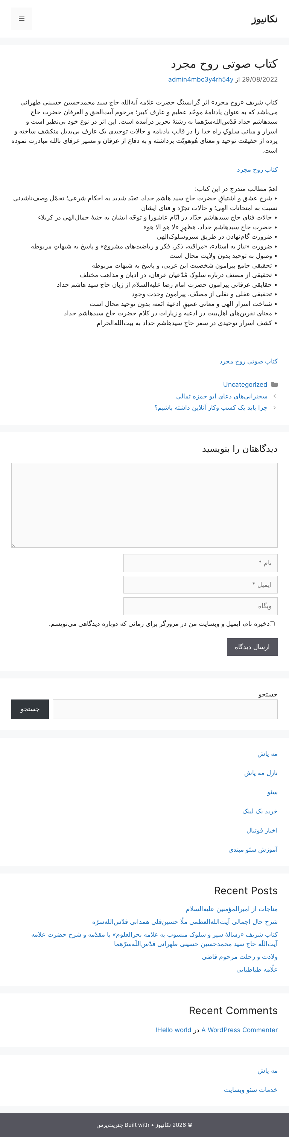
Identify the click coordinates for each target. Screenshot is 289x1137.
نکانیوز (265, 18)
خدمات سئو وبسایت (251, 1089)
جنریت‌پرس (109, 1124)
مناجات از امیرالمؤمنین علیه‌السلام (232, 909)
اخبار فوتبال (262, 830)
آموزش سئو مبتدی (253, 849)
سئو (272, 792)
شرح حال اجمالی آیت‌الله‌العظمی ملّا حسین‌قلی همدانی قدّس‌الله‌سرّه (185, 921)
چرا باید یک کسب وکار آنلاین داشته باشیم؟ (211, 407)
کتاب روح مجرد (257, 169)
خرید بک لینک (260, 811)
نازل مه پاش (261, 773)
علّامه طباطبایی (257, 969)
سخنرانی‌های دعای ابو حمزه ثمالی (222, 396)
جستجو (268, 694)
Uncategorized (245, 384)
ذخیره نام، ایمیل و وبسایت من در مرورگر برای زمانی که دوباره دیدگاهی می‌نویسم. (159, 623)
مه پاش (267, 753)
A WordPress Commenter (239, 1030)
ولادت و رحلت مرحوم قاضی (240, 956)
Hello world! (173, 1030)
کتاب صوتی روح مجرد (248, 361)
